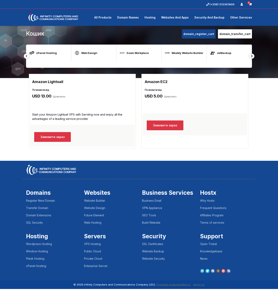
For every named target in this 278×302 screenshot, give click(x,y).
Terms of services (212, 222)
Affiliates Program (211, 215)
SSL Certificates (152, 244)
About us (199, 284)
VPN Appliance (152, 208)
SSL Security (34, 222)
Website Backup (153, 251)
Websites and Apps (175, 17)
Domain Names (128, 17)
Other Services (241, 17)
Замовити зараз (52, 137)
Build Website (151, 222)
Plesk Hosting (35, 258)
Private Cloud (93, 258)
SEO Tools (149, 215)
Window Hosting (37, 251)
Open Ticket (208, 244)
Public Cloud (92, 251)
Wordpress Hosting (39, 244)
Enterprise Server (96, 266)
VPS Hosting (92, 244)
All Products (103, 17)
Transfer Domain (37, 208)
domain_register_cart (198, 34)
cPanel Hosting (36, 266)
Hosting (149, 17)
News (204, 258)
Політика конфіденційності (174, 284)
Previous (26, 56)
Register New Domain (40, 200)
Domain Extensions (38, 215)
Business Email (151, 200)
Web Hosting (92, 222)
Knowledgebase (211, 251)
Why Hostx (207, 200)
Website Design (94, 208)
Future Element (94, 215)
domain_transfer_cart (235, 34)
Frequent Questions (213, 208)
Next (251, 56)
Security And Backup (209, 17)
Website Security (153, 258)
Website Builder (94, 200)
